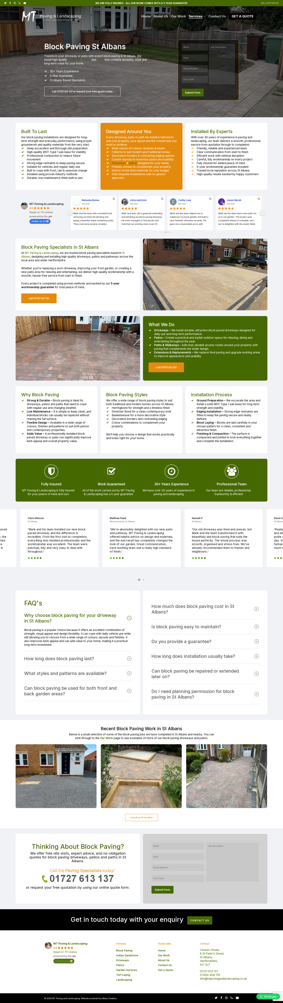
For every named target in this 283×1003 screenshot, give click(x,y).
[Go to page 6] (166, 232)
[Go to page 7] (168, 232)
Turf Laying (123, 975)
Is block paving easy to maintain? (186, 626)
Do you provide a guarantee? (181, 641)
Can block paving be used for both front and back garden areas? (70, 690)
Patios (120, 965)
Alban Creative (109, 998)
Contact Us (165, 965)
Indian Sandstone (127, 955)
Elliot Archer (234, 200)
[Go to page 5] (163, 232)
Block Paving (124, 950)
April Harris (88, 200)
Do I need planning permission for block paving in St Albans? (193, 694)
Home (162, 950)
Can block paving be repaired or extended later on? (195, 673)
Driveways (119, 163)
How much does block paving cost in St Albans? (193, 609)
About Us (164, 960)
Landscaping (124, 979)
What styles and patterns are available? (65, 673)
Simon (182, 200)
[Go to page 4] (161, 232)
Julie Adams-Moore (141, 200)
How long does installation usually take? (193, 656)
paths (100, 59)
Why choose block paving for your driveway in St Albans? (70, 618)
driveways (74, 59)
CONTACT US (199, 920)
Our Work (106, 738)
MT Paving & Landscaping (46, 203)
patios (87, 59)
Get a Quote (165, 970)
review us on (38, 221)
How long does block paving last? (59, 658)
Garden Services (126, 970)
